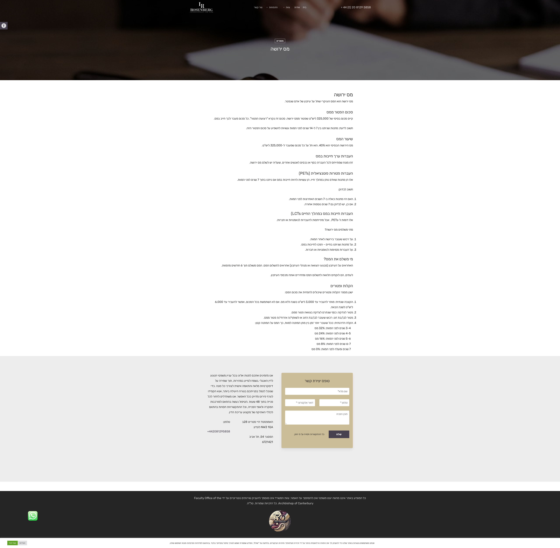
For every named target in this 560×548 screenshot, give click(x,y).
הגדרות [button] (22, 543)
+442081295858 (218, 431)
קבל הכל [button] (12, 543)
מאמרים (280, 41)
